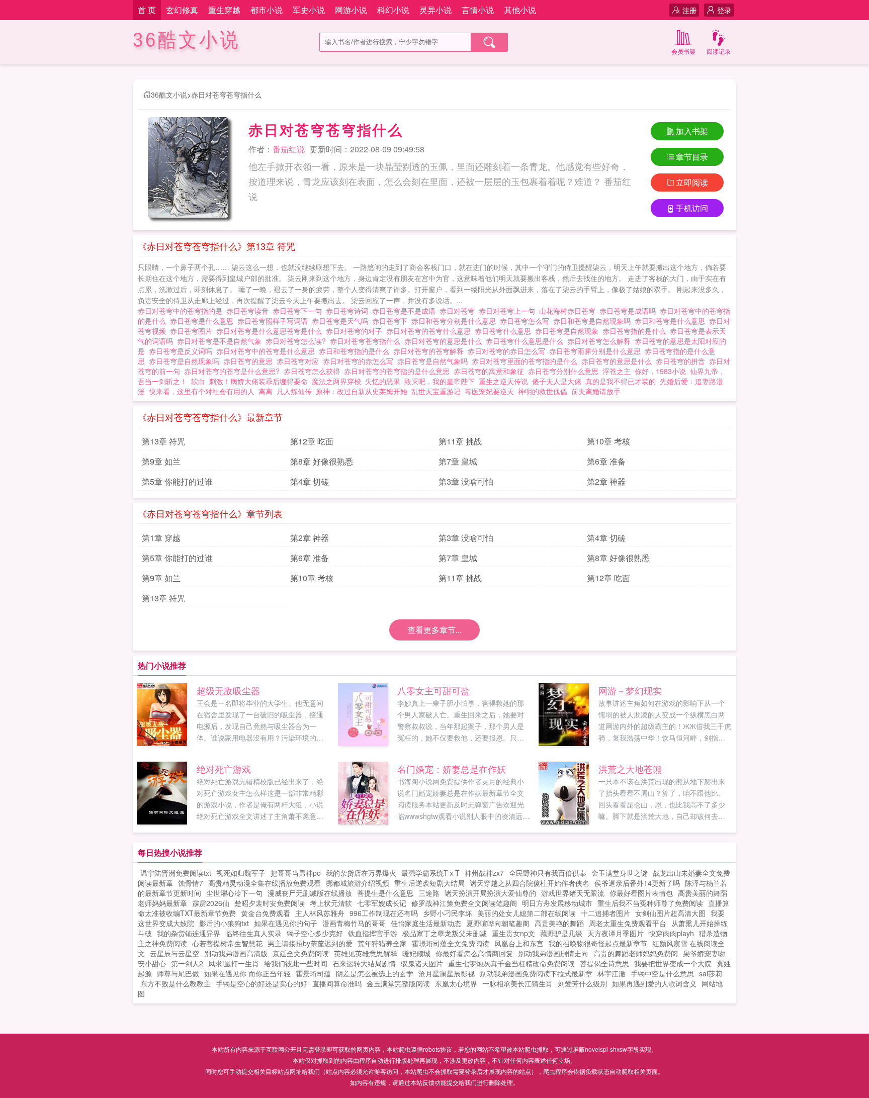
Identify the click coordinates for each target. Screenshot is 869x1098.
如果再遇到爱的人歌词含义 (654, 983)
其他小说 (520, 10)
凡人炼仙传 (294, 391)
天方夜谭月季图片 (615, 933)
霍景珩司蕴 (313, 973)
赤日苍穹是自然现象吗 (186, 361)
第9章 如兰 (161, 461)
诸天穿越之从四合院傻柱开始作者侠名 (529, 883)
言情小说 (478, 10)
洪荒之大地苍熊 (630, 768)
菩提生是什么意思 (385, 893)
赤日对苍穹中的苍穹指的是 (182, 311)
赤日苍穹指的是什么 (636, 331)
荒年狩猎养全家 (382, 943)
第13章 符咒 (163, 441)
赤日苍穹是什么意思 (203, 321)
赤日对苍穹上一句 (509, 311)
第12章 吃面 (311, 441)
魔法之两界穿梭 (336, 381)
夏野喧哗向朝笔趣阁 (498, 923)
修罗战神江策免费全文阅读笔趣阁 (464, 903)
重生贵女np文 (513, 933)
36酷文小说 (186, 40)
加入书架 (692, 131)
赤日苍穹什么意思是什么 (526, 341)
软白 (198, 381)
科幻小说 (393, 10)
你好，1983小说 (660, 371)
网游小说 (351, 10)
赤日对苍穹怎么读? (298, 341)
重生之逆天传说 (503, 381)
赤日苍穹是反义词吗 (182, 351)
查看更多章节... (434, 629)
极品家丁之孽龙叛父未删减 (444, 933)
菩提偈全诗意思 (604, 963)
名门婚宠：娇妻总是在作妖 (451, 768)
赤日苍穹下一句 (299, 311)
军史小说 (309, 10)
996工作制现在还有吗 (384, 913)
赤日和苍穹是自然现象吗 (594, 321)
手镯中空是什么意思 (662, 973)
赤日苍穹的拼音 (682, 361)
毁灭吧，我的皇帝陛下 (439, 381)
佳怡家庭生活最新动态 (426, 923)
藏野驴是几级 (561, 933)
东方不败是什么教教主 (175, 983)
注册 (689, 10)
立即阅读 (692, 182)
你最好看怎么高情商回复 (474, 953)
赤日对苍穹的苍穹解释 (430, 351)
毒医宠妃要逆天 (489, 391)
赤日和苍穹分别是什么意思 (455, 321)
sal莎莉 (710, 973)
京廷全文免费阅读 (301, 953)
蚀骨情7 (190, 883)
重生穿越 (224, 10)
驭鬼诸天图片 (422, 963)
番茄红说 (289, 149)
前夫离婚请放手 (596, 391)
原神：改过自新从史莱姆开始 (361, 391)
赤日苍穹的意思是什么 (618, 361)
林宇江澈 (611, 973)
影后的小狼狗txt (224, 923)
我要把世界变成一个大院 (673, 963)
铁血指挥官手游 (372, 933)
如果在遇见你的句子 (285, 923)
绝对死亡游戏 (224, 768)
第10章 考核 (608, 441)
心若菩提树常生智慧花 (227, 943)
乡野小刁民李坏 (447, 913)
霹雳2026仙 (210, 903)
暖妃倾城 (416, 953)
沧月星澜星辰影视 (446, 973)
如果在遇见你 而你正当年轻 (247, 973)
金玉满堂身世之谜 (619, 873)
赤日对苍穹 (459, 311)
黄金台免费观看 (265, 913)
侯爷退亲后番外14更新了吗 (637, 883)
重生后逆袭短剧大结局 (429, 883)
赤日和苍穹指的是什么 (356, 351)
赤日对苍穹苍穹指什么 (226, 94)
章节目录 (692, 156)
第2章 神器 (606, 481)
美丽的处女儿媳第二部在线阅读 (526, 913)
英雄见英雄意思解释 (365, 953)
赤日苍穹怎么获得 (314, 371)
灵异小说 (435, 10)
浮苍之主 (616, 371)
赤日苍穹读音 (249, 311)
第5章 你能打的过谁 (177, 481)
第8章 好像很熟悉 (321, 461)
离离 (265, 391)
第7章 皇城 (458, 461)
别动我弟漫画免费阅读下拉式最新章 (536, 973)
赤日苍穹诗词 (349, 311)
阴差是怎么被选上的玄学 (374, 973)
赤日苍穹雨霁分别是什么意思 (597, 351)
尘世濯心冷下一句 (234, 893)
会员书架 (683, 51)
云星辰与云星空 (174, 953)
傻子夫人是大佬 (556, 381)
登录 (724, 10)
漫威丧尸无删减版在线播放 (310, 893)
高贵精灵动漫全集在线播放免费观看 (264, 883)
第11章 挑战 (460, 441)
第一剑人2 (187, 963)
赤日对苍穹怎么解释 (601, 341)
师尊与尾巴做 (178, 973)
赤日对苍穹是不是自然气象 (221, 341)
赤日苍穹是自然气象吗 (434, 361)
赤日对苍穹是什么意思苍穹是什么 (271, 331)
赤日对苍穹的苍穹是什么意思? (234, 371)
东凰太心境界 (456, 983)
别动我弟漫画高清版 (236, 953)
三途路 (429, 893)
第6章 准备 (606, 461)
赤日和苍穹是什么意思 (672, 321)
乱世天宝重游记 (436, 391)
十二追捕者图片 (605, 913)
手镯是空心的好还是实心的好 (261, 983)
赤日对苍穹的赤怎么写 (360, 361)
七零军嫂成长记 (381, 903)
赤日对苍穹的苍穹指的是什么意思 (399, 371)
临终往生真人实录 (253, 933)
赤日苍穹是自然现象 (568, 331)
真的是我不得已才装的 (620, 381)
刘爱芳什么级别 (582, 983)
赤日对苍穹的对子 (356, 331)
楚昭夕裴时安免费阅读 (269, 903)
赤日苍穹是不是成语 (406, 311)
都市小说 (266, 10)
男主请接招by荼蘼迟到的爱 (310, 943)
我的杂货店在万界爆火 (361, 873)
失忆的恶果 (382, 381)
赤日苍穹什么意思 (505, 331)
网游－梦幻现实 (630, 690)
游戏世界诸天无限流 (572, 893)
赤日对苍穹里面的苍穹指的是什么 (526, 361)
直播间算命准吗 (337, 983)
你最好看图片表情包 (641, 893)
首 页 (147, 10)
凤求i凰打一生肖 (233, 963)
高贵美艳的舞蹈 (559, 923)
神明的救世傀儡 (542, 391)
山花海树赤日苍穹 (569, 311)
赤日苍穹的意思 (250, 361)
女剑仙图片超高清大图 (670, 913)
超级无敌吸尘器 (228, 690)
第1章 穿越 (161, 537)
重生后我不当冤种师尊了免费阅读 (650, 903)
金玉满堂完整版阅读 (398, 983)
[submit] (489, 42)
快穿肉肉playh (671, 933)
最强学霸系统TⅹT (430, 873)
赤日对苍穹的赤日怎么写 (508, 351)
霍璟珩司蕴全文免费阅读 (450, 943)
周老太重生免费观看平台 (627, 923)
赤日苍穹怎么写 (526, 321)
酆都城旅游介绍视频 (357, 883)
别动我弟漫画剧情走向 (553, 953)
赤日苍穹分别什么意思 (565, 371)
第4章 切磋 (309, 481)
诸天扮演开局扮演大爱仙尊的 (490, 893)
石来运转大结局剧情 (364, 963)
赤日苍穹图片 (193, 331)
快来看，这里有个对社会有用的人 (201, 391)
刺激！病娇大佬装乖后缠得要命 (258, 381)
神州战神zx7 (484, 873)
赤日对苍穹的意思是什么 (445, 341)
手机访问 (692, 208)
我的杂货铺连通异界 (188, 933)
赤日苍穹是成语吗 (629, 311)
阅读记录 (719, 51)
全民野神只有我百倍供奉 (547, 873)
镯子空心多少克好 (315, 933)
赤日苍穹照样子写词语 (274, 321)
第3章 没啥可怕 (466, 481)
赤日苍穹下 (391, 321)
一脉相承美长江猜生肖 (517, 983)
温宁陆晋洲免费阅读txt (175, 873)
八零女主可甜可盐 (433, 690)
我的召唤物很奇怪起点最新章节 (598, 943)
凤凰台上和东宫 (519, 943)
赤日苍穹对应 (300, 361)
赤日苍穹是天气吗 (342, 321)
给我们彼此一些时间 (295, 963)
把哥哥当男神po (296, 873)
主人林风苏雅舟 (319, 913)
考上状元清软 (331, 903)
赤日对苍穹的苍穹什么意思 (430, 331)
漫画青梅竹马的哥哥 (354, 923)
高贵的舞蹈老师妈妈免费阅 (635, 953)
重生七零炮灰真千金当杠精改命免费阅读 (511, 963)
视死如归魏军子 (241, 873)
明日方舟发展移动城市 (557, 903)
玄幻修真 (182, 10)
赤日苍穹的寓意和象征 (491, 371)
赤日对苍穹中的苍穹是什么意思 (267, 351)
